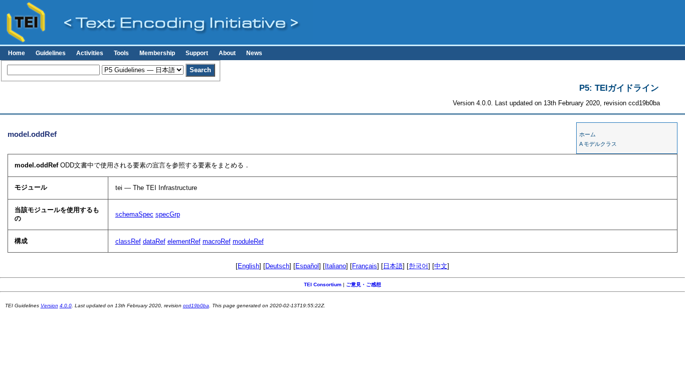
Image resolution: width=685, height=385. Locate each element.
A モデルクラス (598, 144)
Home (16, 53)
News (254, 53)
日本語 (393, 266)
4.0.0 (66, 305)
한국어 (418, 266)
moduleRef (248, 241)
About (227, 53)
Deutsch (277, 266)
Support (197, 53)
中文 (440, 266)
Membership (157, 53)
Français (364, 266)
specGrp (167, 214)
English (248, 266)
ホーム (587, 134)
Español (307, 266)
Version (49, 305)
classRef (128, 241)
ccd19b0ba (196, 305)
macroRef (217, 241)
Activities (89, 53)
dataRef (154, 241)
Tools (121, 53)
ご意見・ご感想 (363, 284)
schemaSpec (134, 214)
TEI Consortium (322, 284)
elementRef (184, 241)
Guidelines (51, 53)
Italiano (335, 266)
